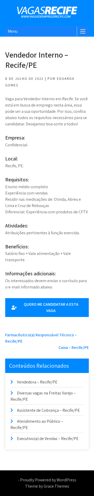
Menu (12, 31)
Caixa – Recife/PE (73, 347)
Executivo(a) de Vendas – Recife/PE (48, 438)
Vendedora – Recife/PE (37, 382)
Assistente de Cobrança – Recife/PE (48, 410)
